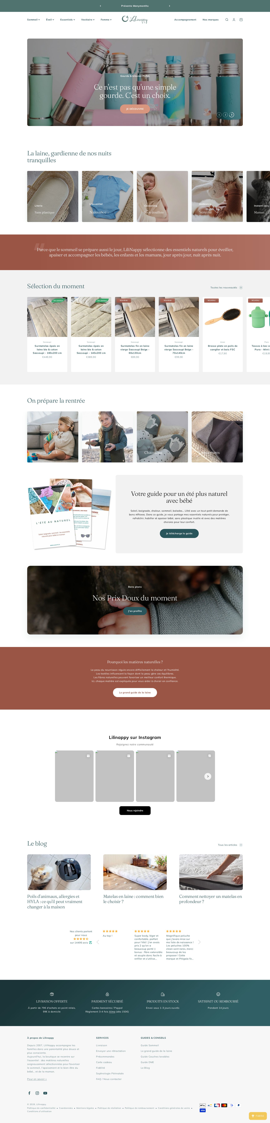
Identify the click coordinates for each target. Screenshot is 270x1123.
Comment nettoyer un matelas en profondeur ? (210, 899)
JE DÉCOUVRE (135, 108)
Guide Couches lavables (155, 1056)
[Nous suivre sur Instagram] (37, 1093)
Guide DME (147, 1062)
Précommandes (105, 1056)
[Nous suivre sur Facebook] (29, 1093)
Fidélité (100, 1067)
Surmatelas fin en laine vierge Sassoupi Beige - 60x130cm (135, 349)
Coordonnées (66, 1108)
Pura (267, 342)
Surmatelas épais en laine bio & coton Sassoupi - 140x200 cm (91, 349)
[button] (98, 942)
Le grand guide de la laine (135, 692)
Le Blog (145, 1067)
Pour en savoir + (37, 1079)
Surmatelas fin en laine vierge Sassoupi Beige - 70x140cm (178, 349)
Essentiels (66, 19)
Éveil (49, 19)
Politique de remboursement (139, 1108)
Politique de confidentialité (41, 1108)
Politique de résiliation (109, 1108)
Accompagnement (185, 19)
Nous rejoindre (135, 810)
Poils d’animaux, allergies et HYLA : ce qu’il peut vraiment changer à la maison (54, 901)
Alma (112, 1011)
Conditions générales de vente (174, 1108)
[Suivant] (169, 6)
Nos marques (211, 19)
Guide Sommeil (150, 1045)
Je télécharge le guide (179, 533)
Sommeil (32, 19)
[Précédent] (100, 6)
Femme (105, 19)
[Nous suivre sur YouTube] (45, 1093)
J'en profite (135, 611)
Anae (222, 342)
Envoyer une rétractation (111, 1050)
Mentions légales (85, 1108)
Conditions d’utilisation (39, 1111)
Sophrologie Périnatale (110, 1073)
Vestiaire (86, 19)
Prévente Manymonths (135, 5)
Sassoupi (47, 342)
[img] (81, 939)
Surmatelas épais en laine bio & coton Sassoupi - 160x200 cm (47, 349)
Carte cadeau (104, 1062)
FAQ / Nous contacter (109, 1079)
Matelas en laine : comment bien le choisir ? (133, 899)
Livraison (101, 1045)
